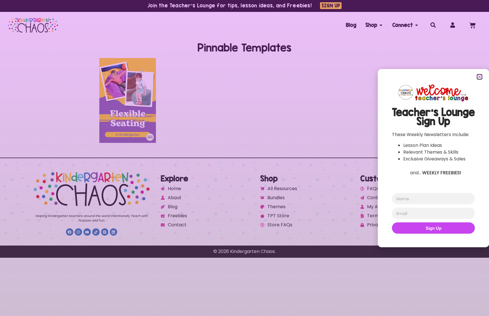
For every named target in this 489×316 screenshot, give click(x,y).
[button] (479, 77)
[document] (244, 158)
